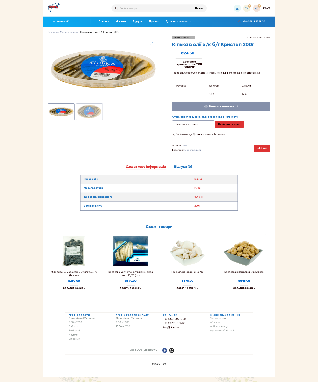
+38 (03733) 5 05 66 (174, 323)
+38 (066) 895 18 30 (174, 319)
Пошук (199, 8)
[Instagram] (171, 350)
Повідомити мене (229, 124)
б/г (196, 197)
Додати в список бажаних (209, 134)
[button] (151, 43)
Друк (263, 148)
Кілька (198, 179)
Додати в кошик (73, 288)
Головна (53, 32)
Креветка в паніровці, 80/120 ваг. (244, 272)
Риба (197, 188)
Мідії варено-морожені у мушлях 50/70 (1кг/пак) (74, 274)
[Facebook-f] (164, 350)
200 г (197, 206)
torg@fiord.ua (171, 327)
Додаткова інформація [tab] (146, 167)
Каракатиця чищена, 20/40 (187, 272)
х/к (201, 197)
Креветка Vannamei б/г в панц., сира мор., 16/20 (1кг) (130, 274)
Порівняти (182, 134)
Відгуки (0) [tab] (183, 167)
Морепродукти (69, 32)
